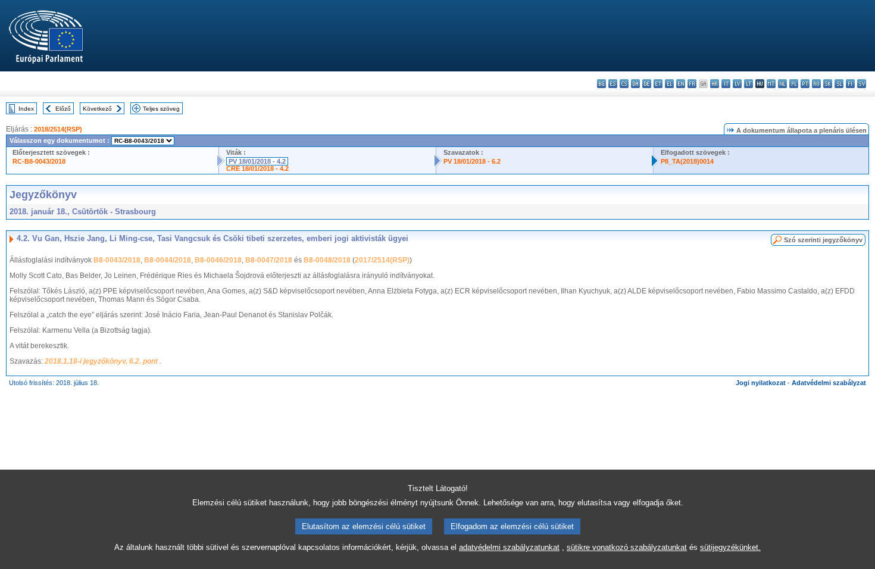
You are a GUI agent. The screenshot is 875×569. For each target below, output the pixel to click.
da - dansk (635, 83)
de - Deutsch (646, 83)
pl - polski (793, 83)
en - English (680, 83)
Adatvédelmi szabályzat (829, 382)
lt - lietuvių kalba (748, 83)
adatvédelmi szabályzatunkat (509, 547)
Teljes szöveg (161, 108)
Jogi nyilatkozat (761, 382)
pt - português (805, 83)
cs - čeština (624, 83)
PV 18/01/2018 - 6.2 (472, 161)
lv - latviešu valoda (737, 83)
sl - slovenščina (839, 83)
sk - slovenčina (827, 83)
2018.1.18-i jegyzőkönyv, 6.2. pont (102, 361)
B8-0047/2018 (268, 260)
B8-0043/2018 (116, 260)
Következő (97, 108)
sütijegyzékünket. (730, 547)
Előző (63, 108)
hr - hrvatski (714, 83)
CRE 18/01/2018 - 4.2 (257, 168)
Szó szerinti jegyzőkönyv (823, 239)
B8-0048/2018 (327, 260)
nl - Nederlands (782, 83)
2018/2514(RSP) (58, 129)
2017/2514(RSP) (382, 260)
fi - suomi (850, 83)
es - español (612, 83)
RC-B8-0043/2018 (38, 161)
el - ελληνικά (669, 83)
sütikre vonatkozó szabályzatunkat (627, 547)
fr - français (692, 83)
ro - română (816, 83)
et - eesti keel (658, 83)
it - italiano (725, 83)
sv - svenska (861, 83)
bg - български (601, 83)
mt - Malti (771, 83)
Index (26, 108)
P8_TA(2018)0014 (687, 161)
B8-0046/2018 (218, 260)
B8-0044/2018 (167, 260)
